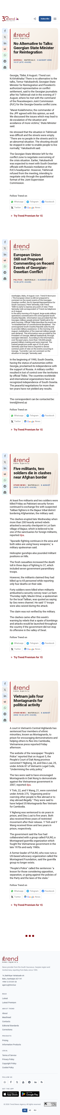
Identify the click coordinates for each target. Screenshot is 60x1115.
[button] (5, 31)
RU (35, 1110)
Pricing (5, 1040)
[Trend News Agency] (10, 959)
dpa (22, 535)
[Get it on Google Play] (30, 1094)
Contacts (6, 1021)
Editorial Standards (10, 1026)
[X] (17, 1082)
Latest (5, 998)
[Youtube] (23, 1082)
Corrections (7, 1030)
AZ (30, 1110)
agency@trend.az (9, 985)
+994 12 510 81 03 (9, 982)
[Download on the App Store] (10, 1094)
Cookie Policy (8, 1067)
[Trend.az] (10, 18)
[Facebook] (10, 1082)
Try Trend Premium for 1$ (28, 215)
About (5, 1013)
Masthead (6, 1017)
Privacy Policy (8, 1059)
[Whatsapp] (4, 1082)
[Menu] (55, 19)
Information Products (11, 1044)
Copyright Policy (9, 1063)
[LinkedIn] (35, 1082)
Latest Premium (9, 1002)
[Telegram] (29, 1082)
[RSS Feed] (41, 1082)
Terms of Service (9, 1055)
